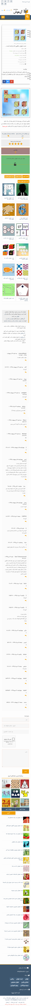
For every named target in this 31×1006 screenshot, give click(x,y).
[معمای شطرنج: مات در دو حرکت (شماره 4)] (15, 783)
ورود (2, 10)
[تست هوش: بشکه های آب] (24, 802)
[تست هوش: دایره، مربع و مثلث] (15, 793)
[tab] (8, 809)
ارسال (25, 771)
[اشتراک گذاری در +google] (12, 81)
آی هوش (22, 318)
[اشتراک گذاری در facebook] (4, 81)
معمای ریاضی (15, 320)
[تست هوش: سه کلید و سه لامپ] (6, 783)
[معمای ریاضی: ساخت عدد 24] (6, 802)
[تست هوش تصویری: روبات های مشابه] (6, 793)
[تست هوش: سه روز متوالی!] (15, 802)
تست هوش (21, 320)
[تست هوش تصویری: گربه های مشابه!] (24, 793)
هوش (12, 318)
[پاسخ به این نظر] (25, 360)
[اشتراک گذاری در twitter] (8, 81)
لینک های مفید (21, 1002)
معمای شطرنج (7, 320)
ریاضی (8, 318)
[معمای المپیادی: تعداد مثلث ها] (24, 783)
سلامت (9, 998)
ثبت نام (8, 10)
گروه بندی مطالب (13, 1002)
